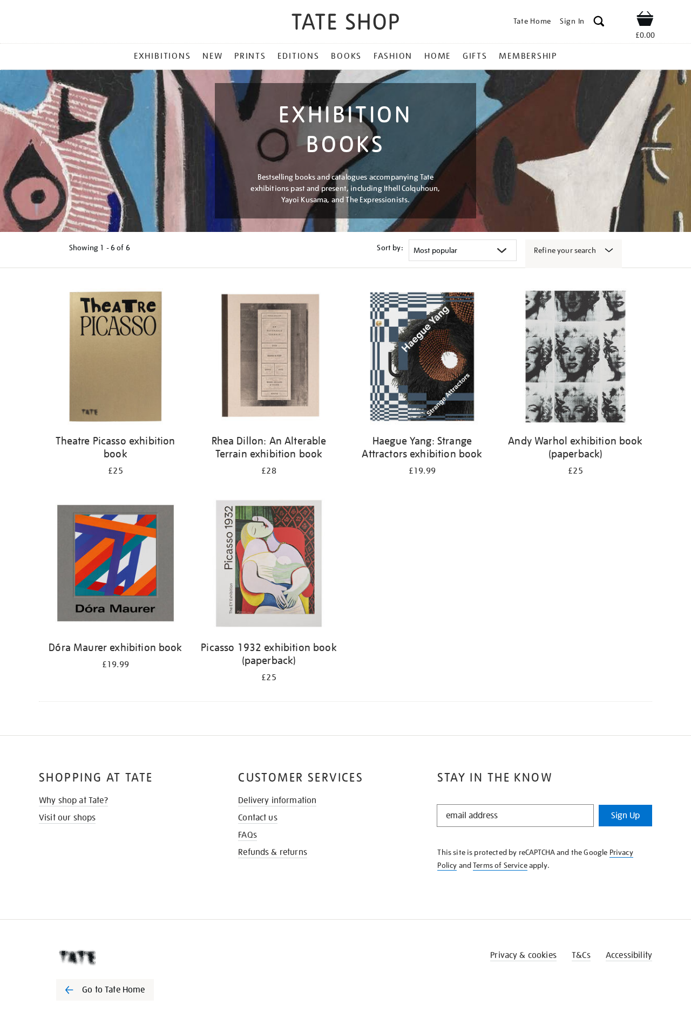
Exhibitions (162, 56)
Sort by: (390, 247)
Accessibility (629, 955)
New (212, 56)
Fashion (393, 56)
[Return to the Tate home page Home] (345, 23)
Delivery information (277, 800)
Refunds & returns (272, 852)
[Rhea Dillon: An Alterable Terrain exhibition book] (268, 358)
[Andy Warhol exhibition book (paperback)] (575, 358)
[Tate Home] (124, 957)
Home (437, 56)
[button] (599, 22)
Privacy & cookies (523, 955)
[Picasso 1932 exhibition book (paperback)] (268, 565)
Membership (528, 56)
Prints (250, 56)
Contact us (257, 817)
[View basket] (645, 20)
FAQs (247, 835)
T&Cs (581, 955)
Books (346, 56)
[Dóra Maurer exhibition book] (115, 565)
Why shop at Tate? (73, 800)
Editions (298, 56)
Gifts (475, 56)
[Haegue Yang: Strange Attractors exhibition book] (422, 358)
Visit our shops (67, 817)
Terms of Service (500, 865)
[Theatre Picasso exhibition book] (115, 358)
